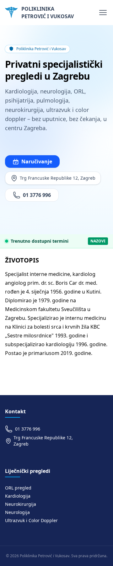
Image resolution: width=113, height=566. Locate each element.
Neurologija (17, 512)
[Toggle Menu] (103, 13)
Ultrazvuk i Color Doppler (31, 520)
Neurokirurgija (20, 504)
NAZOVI (97, 241)
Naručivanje (36, 161)
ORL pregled (18, 488)
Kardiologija (17, 496)
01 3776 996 (37, 195)
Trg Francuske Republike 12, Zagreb (57, 178)
